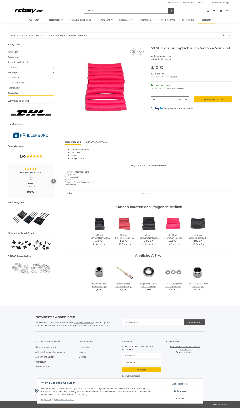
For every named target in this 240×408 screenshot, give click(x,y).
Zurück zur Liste (16, 35)
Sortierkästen (14, 77)
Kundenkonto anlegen (220, 2)
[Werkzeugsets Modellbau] (31, 217)
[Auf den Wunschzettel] (141, 51)
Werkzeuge (13, 67)
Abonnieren (194, 322)
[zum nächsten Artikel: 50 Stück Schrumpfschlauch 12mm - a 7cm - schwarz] (229, 35)
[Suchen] (171, 11)
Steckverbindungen (17, 82)
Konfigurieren (180, 391)
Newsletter (173, 2)
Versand (173, 76)
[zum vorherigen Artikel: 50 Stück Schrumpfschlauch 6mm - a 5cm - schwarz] (224, 35)
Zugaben (83, 352)
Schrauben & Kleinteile (18, 62)
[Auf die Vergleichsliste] (133, 51)
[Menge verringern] (154, 99)
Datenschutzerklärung (64, 399)
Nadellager (13, 72)
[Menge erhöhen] (186, 99)
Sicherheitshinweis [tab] (97, 142)
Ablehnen (180, 398)
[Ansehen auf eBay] (30, 178)
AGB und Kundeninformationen (50, 352)
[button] (208, 10)
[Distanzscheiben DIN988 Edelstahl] (31, 268)
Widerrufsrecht (42, 366)
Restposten (166, 59)
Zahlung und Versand (45, 356)
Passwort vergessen (131, 376)
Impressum (46, 399)
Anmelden (142, 369)
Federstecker (14, 87)
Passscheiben (14, 57)
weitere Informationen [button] (175, 88)
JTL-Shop (225, 404)
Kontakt (201, 2)
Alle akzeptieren (180, 384)
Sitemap (83, 356)
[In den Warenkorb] (67, 44)
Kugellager (13, 51)
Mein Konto (188, 2)
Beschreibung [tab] (73, 142)
